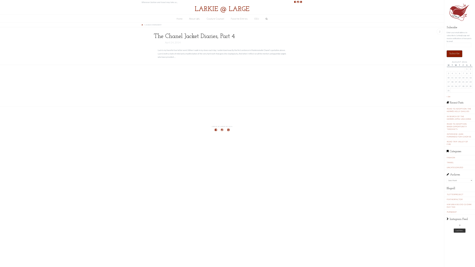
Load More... (459, 231)
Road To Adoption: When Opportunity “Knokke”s (457, 126)
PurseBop (452, 212)
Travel (450, 162)
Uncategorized (455, 167)
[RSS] (300, 2)
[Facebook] (295, 2)
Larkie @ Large (222, 9)
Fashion (451, 157)
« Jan (448, 96)
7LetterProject (455, 194)
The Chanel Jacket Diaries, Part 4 (194, 36)
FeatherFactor (455, 199)
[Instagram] (298, 2)
